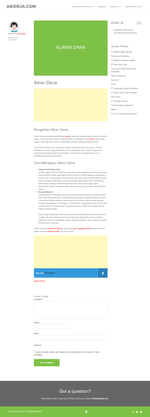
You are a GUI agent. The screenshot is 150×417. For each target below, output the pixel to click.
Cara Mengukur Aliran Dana (125, 32)
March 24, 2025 (13, 38)
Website (37, 345)
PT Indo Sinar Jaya (119, 64)
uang (67, 136)
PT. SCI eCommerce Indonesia (124, 113)
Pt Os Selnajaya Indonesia (122, 105)
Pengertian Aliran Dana (123, 29)
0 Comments (12, 40)
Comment (38, 299)
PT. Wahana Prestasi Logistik (123, 60)
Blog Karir (102, 6)
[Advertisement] (70, 104)
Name (37, 323)
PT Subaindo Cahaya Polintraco (124, 88)
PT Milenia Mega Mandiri (121, 51)
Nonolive (115, 80)
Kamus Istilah (39, 281)
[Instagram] (141, 411)
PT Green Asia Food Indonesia (124, 92)
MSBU (114, 109)
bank (91, 139)
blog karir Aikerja (55, 228)
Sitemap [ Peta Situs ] (133, 6)
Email (37, 333)
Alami (113, 84)
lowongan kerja (53, 231)
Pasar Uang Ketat (118, 75)
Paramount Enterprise (120, 56)
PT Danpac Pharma (119, 101)
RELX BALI (116, 96)
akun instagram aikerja (82, 228)
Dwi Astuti (21, 33)
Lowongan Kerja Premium (82, 6)
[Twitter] (137, 411)
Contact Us (114, 6)
